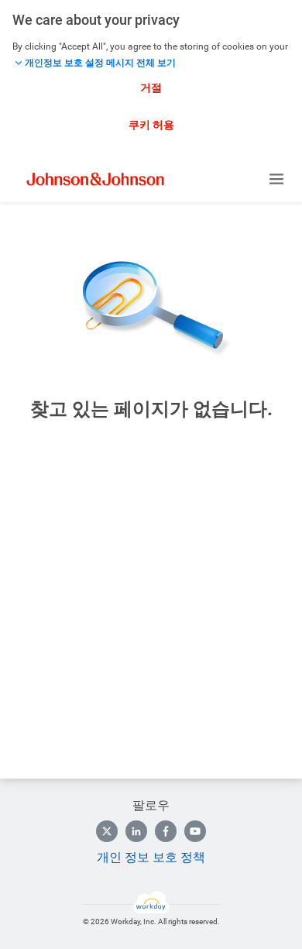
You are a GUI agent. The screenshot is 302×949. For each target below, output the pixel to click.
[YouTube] (195, 831)
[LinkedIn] (136, 831)
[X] (107, 831)
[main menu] (276, 179)
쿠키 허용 (151, 125)
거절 (151, 87)
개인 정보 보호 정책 (151, 857)
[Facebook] (166, 831)
